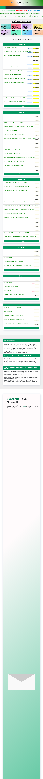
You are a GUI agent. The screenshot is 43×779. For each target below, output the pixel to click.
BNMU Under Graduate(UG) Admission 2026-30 (14, 320)
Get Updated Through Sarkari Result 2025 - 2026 (17, 356)
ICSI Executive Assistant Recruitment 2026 (13, 87)
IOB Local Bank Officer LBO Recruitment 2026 (13, 94)
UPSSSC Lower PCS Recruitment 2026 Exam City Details (16, 218)
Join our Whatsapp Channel (9, 10)
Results (16, 7)
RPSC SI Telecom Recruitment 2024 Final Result (14, 135)
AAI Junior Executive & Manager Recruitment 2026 (14, 98)
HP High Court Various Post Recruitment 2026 (13, 71)
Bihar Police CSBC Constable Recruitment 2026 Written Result (17, 142)
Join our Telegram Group (34, 10)
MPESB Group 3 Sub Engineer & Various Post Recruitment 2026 (17, 52)
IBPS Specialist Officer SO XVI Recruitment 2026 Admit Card (16, 187)
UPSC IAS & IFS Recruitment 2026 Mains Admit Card (15, 214)
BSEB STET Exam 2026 (9, 60)
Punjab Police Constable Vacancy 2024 (12, 287)
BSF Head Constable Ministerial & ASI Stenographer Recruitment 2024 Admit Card (21, 198)
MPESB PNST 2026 (8, 312)
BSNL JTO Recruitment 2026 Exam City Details (14, 222)
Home (3, 7)
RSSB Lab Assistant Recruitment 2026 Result (13, 166)
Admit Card (23, 7)
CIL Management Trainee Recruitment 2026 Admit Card (15, 183)
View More (21, 106)
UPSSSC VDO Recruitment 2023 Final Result (13, 150)
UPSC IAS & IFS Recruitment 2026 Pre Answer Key (14, 250)
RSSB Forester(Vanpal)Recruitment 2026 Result (14, 162)
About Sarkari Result (9, 340)
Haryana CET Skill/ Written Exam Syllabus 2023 (14, 295)
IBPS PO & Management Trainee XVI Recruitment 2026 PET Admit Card (19, 229)
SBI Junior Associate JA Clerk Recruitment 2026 (14, 83)
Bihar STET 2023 (7, 291)
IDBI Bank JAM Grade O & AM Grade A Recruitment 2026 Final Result (18, 127)
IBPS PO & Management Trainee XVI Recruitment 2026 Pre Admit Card (19, 210)
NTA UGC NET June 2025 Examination (12, 279)
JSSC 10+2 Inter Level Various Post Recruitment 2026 (15, 102)
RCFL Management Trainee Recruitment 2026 (13, 90)
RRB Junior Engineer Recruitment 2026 (12, 63)
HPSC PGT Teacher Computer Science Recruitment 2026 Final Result (18, 115)
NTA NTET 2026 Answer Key (10, 258)
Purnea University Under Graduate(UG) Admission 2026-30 (16, 324)
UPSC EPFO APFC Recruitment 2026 (11, 48)
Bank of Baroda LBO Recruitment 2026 (12, 56)
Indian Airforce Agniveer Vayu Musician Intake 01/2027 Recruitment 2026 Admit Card (21, 206)
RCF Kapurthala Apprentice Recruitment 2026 (13, 75)
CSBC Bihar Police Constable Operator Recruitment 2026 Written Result (19, 146)
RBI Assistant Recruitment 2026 (20, 13)
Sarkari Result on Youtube (21, 10)
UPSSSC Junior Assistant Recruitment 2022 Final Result (15, 119)
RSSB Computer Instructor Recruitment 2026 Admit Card (16, 191)
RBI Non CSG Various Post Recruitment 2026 (25, 16)
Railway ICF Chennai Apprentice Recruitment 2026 (14, 79)
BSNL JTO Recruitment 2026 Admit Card (12, 195)
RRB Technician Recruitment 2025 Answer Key (13, 262)
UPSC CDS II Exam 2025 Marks (10, 131)
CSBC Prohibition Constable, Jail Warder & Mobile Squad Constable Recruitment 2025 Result (23, 139)
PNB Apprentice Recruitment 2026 (30, 15)
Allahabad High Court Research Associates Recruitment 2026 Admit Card (19, 202)
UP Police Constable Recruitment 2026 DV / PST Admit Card (16, 225)
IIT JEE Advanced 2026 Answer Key (11, 254)
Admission (21, 305)
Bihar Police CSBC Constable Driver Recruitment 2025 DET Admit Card (19, 233)
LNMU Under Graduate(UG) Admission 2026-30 (14, 316)
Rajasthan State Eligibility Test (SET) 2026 (12, 308)
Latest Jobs (9, 7)
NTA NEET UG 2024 (8, 283)
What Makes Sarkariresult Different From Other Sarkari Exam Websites (20, 367)
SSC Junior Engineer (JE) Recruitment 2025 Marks (14, 123)
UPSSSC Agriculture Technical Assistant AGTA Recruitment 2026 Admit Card (20, 237)
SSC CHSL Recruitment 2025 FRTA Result (13, 154)
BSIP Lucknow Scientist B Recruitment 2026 (13, 67)
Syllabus (38, 7)
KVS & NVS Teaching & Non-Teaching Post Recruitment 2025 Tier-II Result (19, 158)
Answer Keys (31, 7)
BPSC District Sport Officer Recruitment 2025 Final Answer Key (17, 266)
